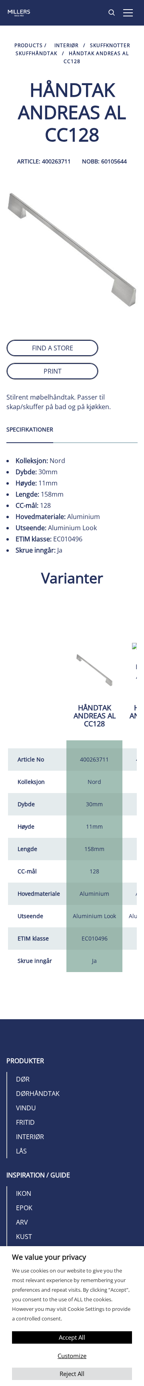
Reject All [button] (72, 1374)
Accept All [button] (72, 1337)
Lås (21, 1151)
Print (53, 371)
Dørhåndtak (38, 1093)
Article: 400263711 (44, 161)
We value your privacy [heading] (49, 1257)
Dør (23, 1079)
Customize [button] (72, 1356)
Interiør (66, 45)
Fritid (25, 1122)
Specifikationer (29, 429)
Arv (22, 1222)
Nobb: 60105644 (104, 161)
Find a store (52, 348)
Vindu (26, 1108)
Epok (24, 1207)
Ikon (23, 1193)
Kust (24, 1236)
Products (28, 45)
